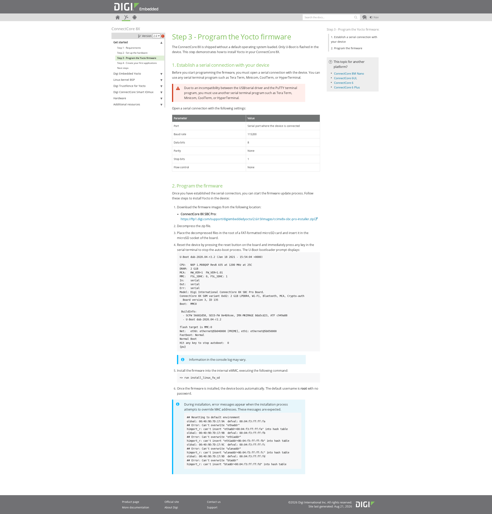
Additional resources (126, 104)
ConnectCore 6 (343, 83)
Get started (120, 42)
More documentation (135, 507)
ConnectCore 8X (125, 28)
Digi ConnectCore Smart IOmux (133, 92)
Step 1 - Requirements (129, 47)
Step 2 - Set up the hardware (132, 52)
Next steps (123, 68)
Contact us (214, 502)
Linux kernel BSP (124, 80)
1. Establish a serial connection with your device (354, 39)
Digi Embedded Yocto (127, 73)
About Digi (171, 507)
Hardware (119, 98)
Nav (376, 17)
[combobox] (331, 17)
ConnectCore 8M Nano (349, 73)
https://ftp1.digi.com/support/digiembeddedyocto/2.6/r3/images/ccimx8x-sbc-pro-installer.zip (247, 219)
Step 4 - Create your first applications (137, 63)
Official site (172, 502)
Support (212, 507)
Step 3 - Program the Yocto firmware (136, 58)
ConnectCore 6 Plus (347, 87)
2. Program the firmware (346, 48)
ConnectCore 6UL (345, 78)
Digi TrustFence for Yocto (129, 86)
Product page (130, 502)
